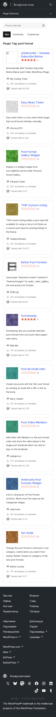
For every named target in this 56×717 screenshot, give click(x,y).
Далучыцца (36, 621)
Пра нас (7, 595)
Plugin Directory (11, 13)
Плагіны (34, 606)
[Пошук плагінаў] (43, 25)
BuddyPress (11, 662)
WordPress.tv (12, 637)
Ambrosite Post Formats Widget (31, 481)
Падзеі (33, 626)
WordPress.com (13, 646)
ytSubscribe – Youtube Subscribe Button (35, 54)
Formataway (29, 315)
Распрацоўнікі (11, 631)
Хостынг (8, 606)
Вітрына (34, 595)
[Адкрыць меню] (51, 4)
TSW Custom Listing (34, 205)
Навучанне (9, 621)
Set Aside (27, 532)
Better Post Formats (34, 262)
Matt (7, 652)
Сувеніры (36, 637)
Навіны (7, 600)
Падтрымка (9, 626)
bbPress (9, 657)
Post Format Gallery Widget (30, 153)
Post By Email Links (33, 369)
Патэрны (35, 611)
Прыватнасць (10, 611)
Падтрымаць (38, 631)
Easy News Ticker (32, 102)
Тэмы (33, 600)
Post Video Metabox (34, 422)
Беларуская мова (20, 676)
